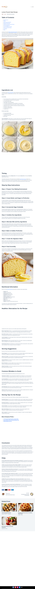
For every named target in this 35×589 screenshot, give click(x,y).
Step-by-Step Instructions (7, 22)
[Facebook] (3, 489)
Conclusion (5, 28)
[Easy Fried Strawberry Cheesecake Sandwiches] (9, 521)
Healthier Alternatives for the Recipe (8, 24)
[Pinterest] (9, 489)
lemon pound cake (10, 92)
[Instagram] (17, 587)
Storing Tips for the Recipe (7, 27)
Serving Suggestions (6, 25)
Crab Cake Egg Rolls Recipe (6, 512)
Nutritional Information (6, 23)
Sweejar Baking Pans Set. (7, 421)
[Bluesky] (19, 587)
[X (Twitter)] (6, 489)
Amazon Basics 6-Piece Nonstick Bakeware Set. (11, 420)
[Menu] (32, 6)
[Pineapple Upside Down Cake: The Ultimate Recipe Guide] (25, 507)
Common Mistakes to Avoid (7, 26)
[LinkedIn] (12, 489)
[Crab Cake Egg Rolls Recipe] (9, 507)
